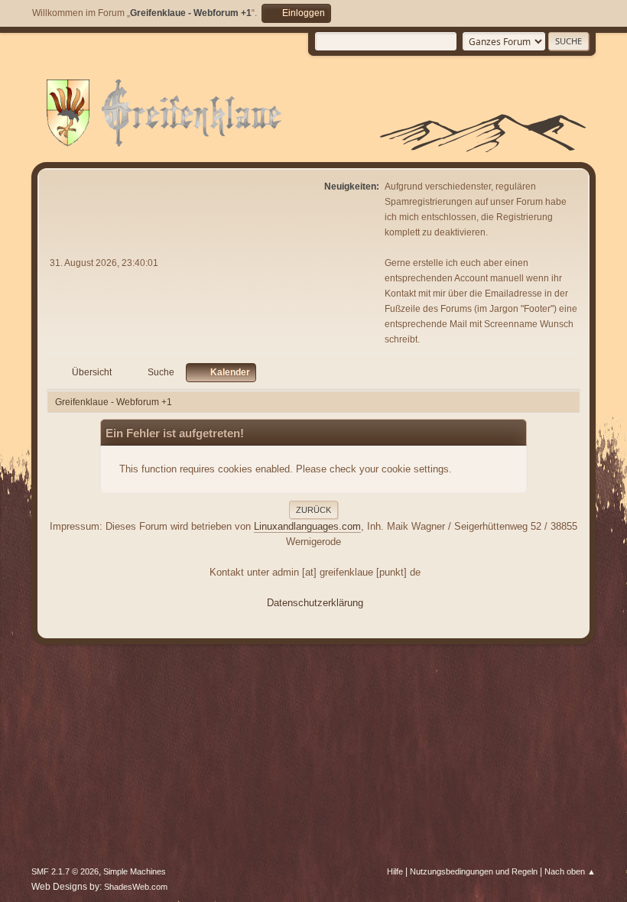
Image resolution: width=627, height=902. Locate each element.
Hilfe (395, 871)
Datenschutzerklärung (315, 602)
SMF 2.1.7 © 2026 (65, 871)
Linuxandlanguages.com (307, 526)
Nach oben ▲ (570, 871)
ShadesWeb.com (135, 886)
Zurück (313, 509)
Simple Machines (134, 871)
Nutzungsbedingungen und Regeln (474, 871)
